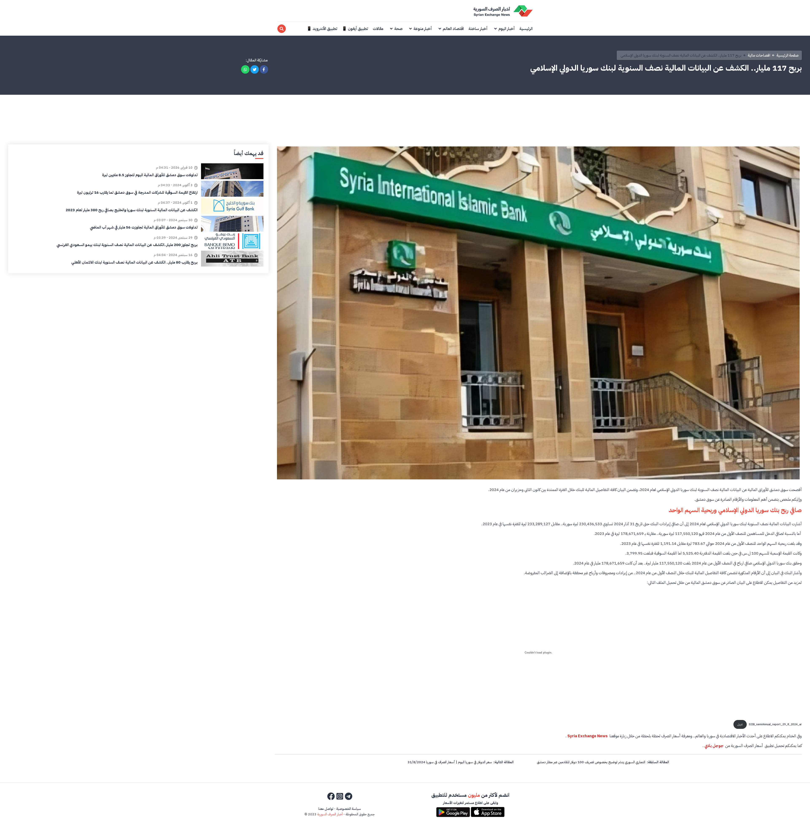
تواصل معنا (325, 808)
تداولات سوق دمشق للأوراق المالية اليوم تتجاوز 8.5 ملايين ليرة (150, 175)
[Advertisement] (405, 112)
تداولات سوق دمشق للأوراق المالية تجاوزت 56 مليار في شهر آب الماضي (144, 227)
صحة (398, 29)
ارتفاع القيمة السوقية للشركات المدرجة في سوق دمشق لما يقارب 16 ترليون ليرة (137, 192)
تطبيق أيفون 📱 (355, 29)
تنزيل (740, 724)
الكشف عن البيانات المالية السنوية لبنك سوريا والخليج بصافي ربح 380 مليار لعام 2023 (132, 210)
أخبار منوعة (422, 29)
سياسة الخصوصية (348, 808)
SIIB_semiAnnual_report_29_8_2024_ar (775, 724)
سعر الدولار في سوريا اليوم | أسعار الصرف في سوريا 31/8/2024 (450, 762)
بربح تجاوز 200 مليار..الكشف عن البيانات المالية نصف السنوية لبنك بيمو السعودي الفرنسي (127, 245)
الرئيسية (526, 29)
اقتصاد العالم (453, 29)
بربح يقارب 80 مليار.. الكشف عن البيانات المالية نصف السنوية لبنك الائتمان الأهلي (134, 262)
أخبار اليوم (506, 29)
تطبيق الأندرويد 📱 (322, 29)
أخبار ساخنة (477, 29)
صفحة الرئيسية (787, 55)
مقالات (378, 29)
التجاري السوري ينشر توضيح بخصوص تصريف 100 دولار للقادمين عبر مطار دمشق (591, 762)
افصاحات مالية (759, 55)
